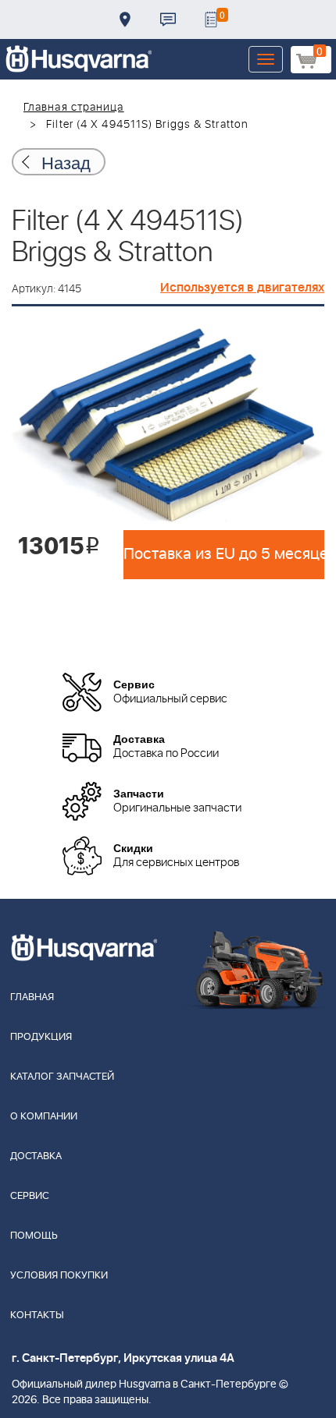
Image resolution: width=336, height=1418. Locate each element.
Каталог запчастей (62, 1077)
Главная (32, 997)
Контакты (168, 19)
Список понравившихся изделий (211, 19)
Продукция (41, 1037)
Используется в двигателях (242, 287)
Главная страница (73, 107)
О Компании (43, 1116)
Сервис (29, 1196)
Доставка (125, 19)
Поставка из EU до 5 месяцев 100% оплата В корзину (223, 554)
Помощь (34, 1236)
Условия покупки (59, 1275)
